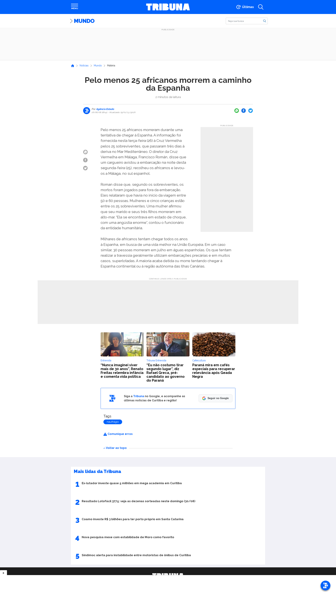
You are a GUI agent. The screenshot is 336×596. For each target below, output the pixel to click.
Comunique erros (120, 434)
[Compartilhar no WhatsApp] (236, 110)
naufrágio (113, 421)
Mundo (84, 21)
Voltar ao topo (116, 448)
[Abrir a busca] (261, 7)
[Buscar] (264, 20)
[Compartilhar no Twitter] (250, 110)
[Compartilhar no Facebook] (243, 110)
